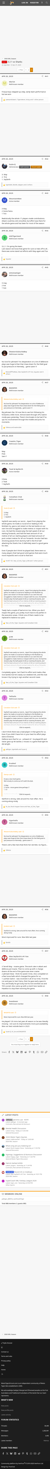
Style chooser (7, 1343)
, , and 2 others (19, 185)
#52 (46, 631)
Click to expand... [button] (25, 606)
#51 (46, 569)
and (14, 427)
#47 (46, 382)
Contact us (5, 1352)
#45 (46, 267)
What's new (7, 1400)
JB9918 (10, 1199)
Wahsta (46, 1441)
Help (2, 1365)
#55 (46, 815)
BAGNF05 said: (9, 1012)
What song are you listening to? (18, 1146)
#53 (46, 691)
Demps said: (8, 774)
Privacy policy (6, 1361)
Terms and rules (6, 1356)
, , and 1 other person (24, 99)
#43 (46, 193)
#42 (46, 159)
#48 (46, 436)
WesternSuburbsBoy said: (13, 399)
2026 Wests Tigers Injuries (16, 1137)
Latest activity (6, 1415)
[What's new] (42, 2)
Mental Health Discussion (16, 1128)
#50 (46, 491)
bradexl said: (8, 926)
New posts (4, 1406)
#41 (46, 76)
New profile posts (7, 1410)
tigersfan (7, 65)
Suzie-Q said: (8, 508)
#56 (46, 909)
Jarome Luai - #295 (17, 1119)
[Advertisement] (25, 33)
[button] (24, 1347)
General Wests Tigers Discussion (17, 1159)
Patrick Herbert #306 (14, 1163)
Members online (13, 1194)
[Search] (46, 2)
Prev (21, 70)
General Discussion (12, 1133)
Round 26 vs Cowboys (19, 1172)
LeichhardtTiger (18, 1199)
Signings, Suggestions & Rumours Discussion (24, 1154)
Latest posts (11, 1115)
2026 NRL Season (12, 1141)
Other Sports (10, 1185)
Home (3, 1370)
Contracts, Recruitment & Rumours (18, 1124)
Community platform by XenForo (22, 1463)
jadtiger (4, 1199)
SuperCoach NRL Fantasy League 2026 (21, 1180)
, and (21, 623)
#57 (46, 951)
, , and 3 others (24, 373)
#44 (46, 230)
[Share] (42, 76)
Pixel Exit (12, 1467)
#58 (46, 996)
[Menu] (3, 2)
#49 (46, 463)
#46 (46, 346)
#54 (46, 758)
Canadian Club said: (10, 586)
